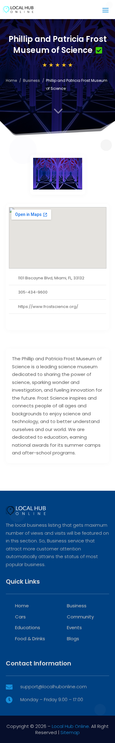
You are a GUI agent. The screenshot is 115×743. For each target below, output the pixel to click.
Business (31, 80)
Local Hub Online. (71, 726)
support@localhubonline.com (53, 686)
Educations (27, 627)
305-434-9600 (33, 292)
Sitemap (70, 732)
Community (80, 616)
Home (11, 80)
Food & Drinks (30, 638)
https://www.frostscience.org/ (48, 307)
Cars (20, 616)
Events (74, 627)
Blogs (73, 638)
